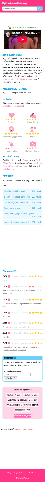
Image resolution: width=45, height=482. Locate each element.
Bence (25, 160)
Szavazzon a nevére (24, 429)
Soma (11, 163)
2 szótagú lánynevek (22, 208)
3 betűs (9, 395)
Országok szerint (14, 405)
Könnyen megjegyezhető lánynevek (22, 215)
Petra (39, 163)
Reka (19, 166)
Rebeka (12, 166)
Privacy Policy (22, 478)
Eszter (5, 166)
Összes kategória (22, 415)
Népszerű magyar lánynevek (22, 222)
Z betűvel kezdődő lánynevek (22, 197)
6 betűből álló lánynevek (22, 191)
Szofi (38, 160)
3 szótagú (33, 400)
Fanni (25, 166)
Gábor (5, 163)
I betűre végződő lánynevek (22, 202)
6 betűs (35, 395)
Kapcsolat (33, 472)
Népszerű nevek (22, 410)
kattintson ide (8, 169)
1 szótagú (12, 400)
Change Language (13, 472)
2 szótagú (22, 400)
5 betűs (27, 395)
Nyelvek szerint (31, 405)
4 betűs (18, 395)
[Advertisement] (23, 19)
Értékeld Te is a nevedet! (13, 106)
